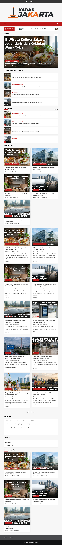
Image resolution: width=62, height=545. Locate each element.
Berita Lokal (8, 61)
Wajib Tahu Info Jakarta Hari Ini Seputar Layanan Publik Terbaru (44, 321)
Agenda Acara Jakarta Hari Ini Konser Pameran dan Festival (43, 394)
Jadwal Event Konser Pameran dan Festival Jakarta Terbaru (26, 140)
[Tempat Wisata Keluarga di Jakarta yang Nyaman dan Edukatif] (17, 382)
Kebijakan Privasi (8, 537)
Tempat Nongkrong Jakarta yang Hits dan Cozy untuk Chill (25, 123)
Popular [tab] (13, 71)
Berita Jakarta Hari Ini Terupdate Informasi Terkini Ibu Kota (14, 357)
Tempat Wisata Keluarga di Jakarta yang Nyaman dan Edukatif (16, 394)
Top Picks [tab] (20, 71)
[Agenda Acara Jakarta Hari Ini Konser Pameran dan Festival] (45, 382)
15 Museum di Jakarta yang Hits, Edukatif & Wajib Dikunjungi (29, 63)
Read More (7, 261)
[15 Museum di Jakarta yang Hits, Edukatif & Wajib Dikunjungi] (7, 114)
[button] (5, 23)
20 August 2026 (16, 223)
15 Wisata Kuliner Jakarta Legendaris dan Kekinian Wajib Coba (26, 77)
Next (34, 412)
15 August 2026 (44, 360)
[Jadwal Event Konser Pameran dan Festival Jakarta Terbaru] (7, 139)
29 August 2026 (16, 171)
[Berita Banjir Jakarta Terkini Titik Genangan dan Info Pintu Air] (45, 346)
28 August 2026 (16, 66)
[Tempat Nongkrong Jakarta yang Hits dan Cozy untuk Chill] (7, 122)
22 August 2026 (44, 197)
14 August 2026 (16, 397)
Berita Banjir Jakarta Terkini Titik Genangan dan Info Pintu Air (42, 357)
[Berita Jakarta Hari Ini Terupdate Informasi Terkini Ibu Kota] (17, 346)
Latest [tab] (7, 71)
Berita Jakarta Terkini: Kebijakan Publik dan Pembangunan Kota (27, 132)
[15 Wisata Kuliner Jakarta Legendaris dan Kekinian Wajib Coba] (7, 77)
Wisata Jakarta (15, 61)
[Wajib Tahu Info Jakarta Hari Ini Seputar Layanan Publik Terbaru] (45, 309)
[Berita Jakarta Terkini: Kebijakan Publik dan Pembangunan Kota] (7, 130)
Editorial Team (9, 66)
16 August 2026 (16, 360)
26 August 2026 (16, 197)
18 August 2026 (44, 324)
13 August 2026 (44, 397)
